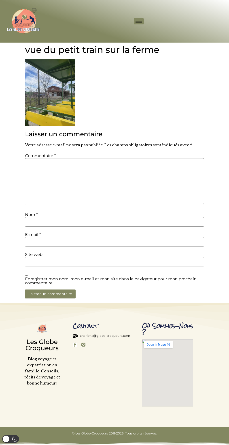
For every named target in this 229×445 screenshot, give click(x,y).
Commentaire (40, 156)
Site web (33, 255)
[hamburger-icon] (139, 21)
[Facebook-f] (75, 345)
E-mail (33, 235)
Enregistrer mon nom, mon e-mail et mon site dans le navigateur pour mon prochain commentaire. (111, 281)
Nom (31, 215)
